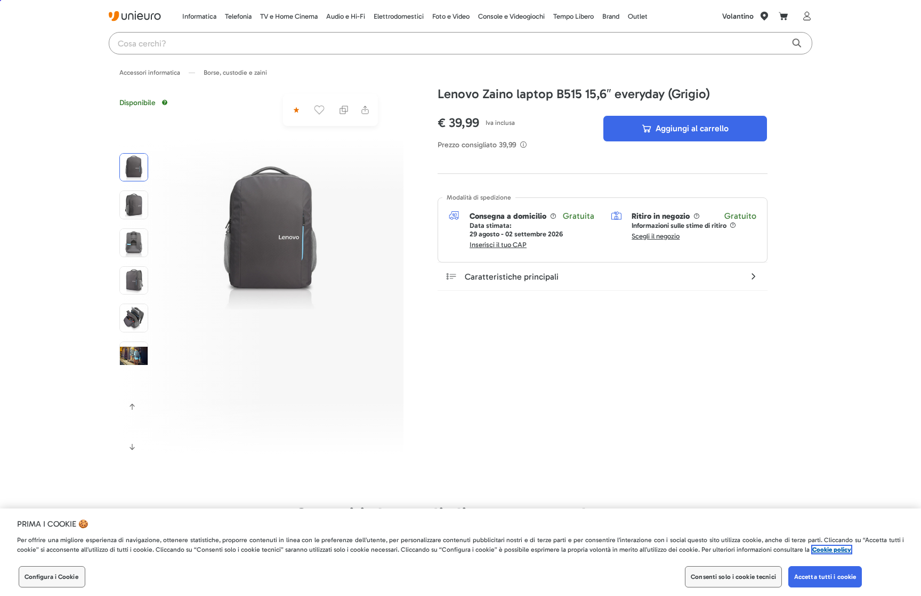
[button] (270, 232)
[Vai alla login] (804, 16)
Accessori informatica (149, 72)
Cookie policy (831, 549)
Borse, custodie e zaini (235, 72)
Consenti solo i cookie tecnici (733, 577)
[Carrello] (783, 16)
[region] (460, 552)
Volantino (738, 16)
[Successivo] (132, 447)
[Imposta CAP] (764, 16)
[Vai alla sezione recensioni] (295, 110)
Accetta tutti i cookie (825, 577)
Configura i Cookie (51, 577)
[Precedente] (132, 406)
